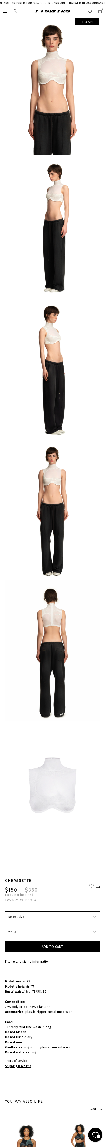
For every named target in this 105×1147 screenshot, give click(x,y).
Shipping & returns (18, 1066)
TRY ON (87, 21)
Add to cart (52, 947)
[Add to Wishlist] (91, 886)
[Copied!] (97, 886)
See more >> (93, 1109)
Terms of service (16, 1061)
